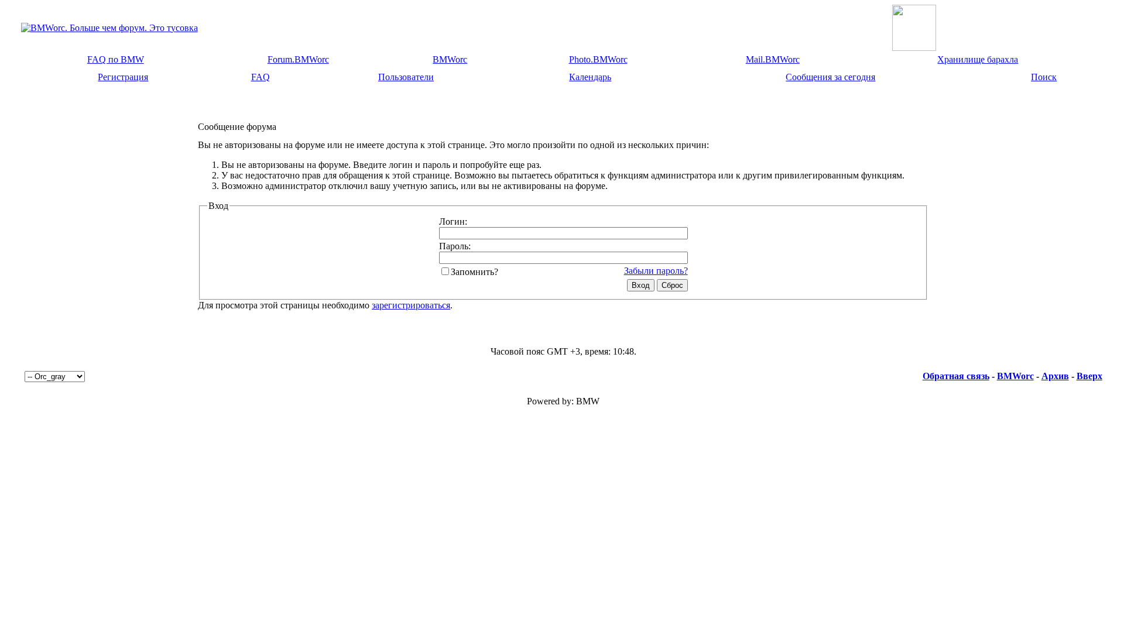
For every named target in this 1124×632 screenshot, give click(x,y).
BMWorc (450, 59)
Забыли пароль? (656, 271)
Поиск (1044, 77)
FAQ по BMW (115, 59)
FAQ (260, 77)
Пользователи (406, 77)
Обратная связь (956, 376)
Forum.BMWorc (298, 59)
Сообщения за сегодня (830, 77)
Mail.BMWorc (773, 59)
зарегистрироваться (411, 305)
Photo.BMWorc (598, 59)
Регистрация (123, 77)
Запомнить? (474, 272)
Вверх (1089, 376)
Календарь (590, 77)
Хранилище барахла (977, 59)
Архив (1055, 376)
